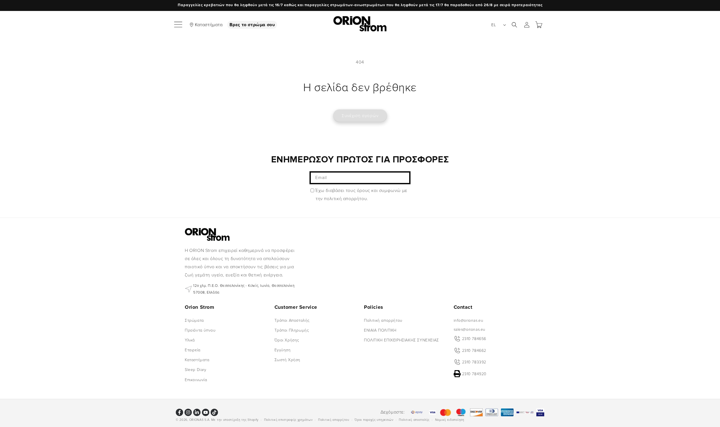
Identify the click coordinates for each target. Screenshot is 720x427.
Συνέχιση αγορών (360, 115)
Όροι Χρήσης (287, 340)
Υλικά (190, 340)
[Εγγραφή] (404, 177)
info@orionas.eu (468, 320)
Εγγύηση (282, 350)
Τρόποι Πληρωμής (291, 330)
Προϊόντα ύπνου (200, 330)
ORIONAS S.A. (199, 420)
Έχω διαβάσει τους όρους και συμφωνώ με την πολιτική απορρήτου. (361, 195)
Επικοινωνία (196, 379)
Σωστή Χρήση (287, 359)
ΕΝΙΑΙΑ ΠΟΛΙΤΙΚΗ (380, 330)
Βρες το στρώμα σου (252, 25)
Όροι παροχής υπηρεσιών (374, 419)
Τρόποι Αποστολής (292, 320)
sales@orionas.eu (470, 329)
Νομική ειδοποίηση (449, 419)
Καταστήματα (209, 25)
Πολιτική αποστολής (414, 419)
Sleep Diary (195, 369)
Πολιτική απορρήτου (383, 320)
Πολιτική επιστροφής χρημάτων (288, 419)
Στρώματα (194, 320)
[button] (178, 25)
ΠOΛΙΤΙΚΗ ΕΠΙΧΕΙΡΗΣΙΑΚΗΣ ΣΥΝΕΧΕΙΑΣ (401, 340)
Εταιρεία (193, 350)
